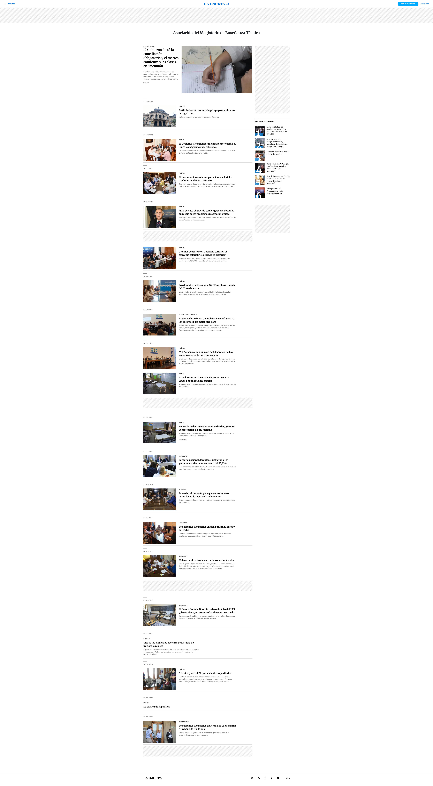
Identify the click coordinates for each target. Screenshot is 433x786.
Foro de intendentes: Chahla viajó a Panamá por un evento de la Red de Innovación (278, 179)
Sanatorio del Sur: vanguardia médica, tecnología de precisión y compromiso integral (277, 142)
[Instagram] (252, 778)
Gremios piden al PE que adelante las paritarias (205, 673)
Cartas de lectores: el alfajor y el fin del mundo (278, 153)
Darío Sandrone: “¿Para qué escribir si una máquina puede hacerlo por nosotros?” (278, 167)
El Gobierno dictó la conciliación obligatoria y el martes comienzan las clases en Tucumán (160, 58)
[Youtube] (278, 778)
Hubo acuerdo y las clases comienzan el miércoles (206, 560)
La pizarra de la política (156, 706)
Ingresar (425, 4)
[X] (259, 778)
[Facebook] (265, 778)
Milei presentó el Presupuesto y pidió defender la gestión (275, 191)
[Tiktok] (271, 778)
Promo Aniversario (408, 4)
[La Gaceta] (216, 4)
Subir (288, 778)
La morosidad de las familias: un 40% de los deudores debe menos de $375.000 (277, 130)
